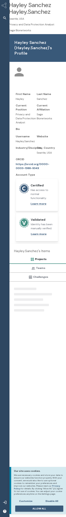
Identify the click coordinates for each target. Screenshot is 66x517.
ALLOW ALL (39, 508)
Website (42, 136)
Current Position (21, 107)
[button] (4, 17)
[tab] (37, 260)
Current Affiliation (43, 107)
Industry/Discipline (29, 148)
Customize (25, 501)
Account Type (25, 174)
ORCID (20, 159)
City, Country (46, 148)
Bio (18, 129)
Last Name (44, 94)
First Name (23, 94)
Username (23, 136)
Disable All (52, 501)
